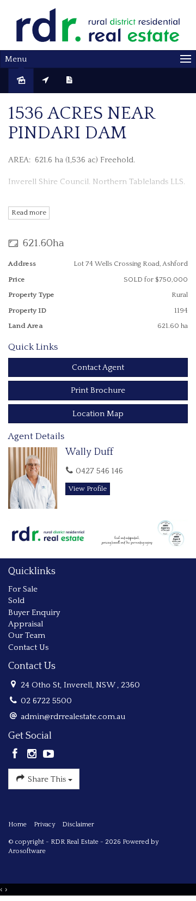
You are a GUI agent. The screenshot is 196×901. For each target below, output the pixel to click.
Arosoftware (27, 851)
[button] (98, 390)
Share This (47, 779)
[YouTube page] (48, 755)
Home (17, 824)
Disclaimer (78, 824)
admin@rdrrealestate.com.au (73, 716)
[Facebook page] (16, 755)
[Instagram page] (33, 755)
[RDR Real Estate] (98, 24)
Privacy (44, 824)
